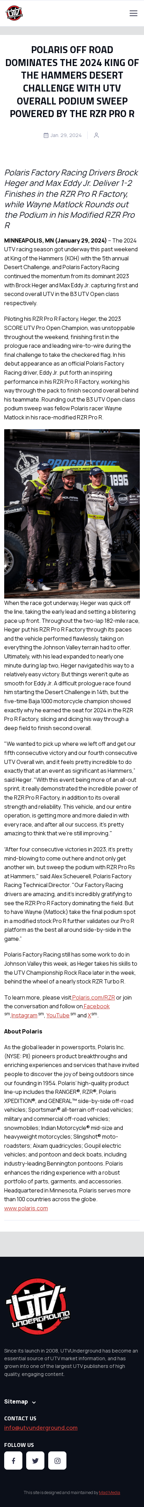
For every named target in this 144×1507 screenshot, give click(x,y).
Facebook (96, 1006)
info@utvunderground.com (41, 1428)
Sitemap (16, 1401)
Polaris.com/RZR (93, 997)
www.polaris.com (26, 1208)
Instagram (24, 1015)
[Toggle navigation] (133, 13)
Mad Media (109, 1492)
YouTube (58, 1015)
